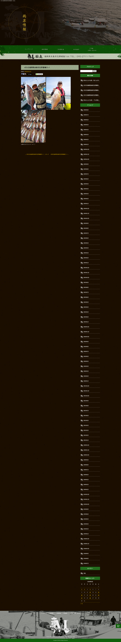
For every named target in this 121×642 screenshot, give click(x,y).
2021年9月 (86, 400)
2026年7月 (86, 115)
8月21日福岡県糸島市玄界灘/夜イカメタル (92, 95)
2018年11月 (86, 543)
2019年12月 (86, 494)
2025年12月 (86, 149)
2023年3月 (86, 312)
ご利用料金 (60, 49)
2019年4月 (86, 524)
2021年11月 (86, 391)
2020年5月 (86, 479)
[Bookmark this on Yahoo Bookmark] (25, 74)
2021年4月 (86, 425)
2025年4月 (86, 188)
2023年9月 (86, 282)
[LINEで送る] (39, 74)
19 (90, 595)
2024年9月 (86, 223)
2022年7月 (86, 351)
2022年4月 (86, 366)
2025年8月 (86, 169)
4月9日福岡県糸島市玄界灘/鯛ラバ (59, 154)
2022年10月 (86, 336)
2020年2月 (86, 489)
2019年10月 (86, 504)
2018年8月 (86, 558)
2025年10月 (86, 159)
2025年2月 (86, 198)
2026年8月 (86, 110)
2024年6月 (86, 238)
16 (81, 595)
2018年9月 (86, 553)
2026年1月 (86, 144)
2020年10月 (86, 455)
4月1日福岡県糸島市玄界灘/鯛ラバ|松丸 (8, 0)
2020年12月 (86, 445)
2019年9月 (86, 509)
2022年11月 (86, 331)
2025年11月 (86, 154)
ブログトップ (90, 66)
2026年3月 (86, 134)
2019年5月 (86, 519)
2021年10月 (86, 395)
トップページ (29, 49)
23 (81, 598)
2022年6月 (86, 356)
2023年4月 (86, 307)
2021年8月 (86, 405)
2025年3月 (86, 193)
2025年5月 (86, 184)
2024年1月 (86, 262)
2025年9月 (86, 164)
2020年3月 (86, 484)
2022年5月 (86, 361)
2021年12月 (86, 386)
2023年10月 (86, 277)
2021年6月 (86, 415)
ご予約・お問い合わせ (92, 49)
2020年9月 (86, 460)
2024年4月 (86, 248)
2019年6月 (86, 514)
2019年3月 (86, 529)
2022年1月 (86, 381)
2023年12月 (86, 267)
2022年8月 (86, 346)
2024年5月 (86, 243)
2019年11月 (86, 499)
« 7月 (81, 603)
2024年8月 (86, 228)
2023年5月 (86, 302)
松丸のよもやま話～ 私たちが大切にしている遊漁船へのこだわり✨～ (92, 80)
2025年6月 (86, 179)
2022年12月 (86, 326)
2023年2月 (86, 317)
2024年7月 (86, 233)
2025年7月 (86, 174)
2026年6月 (86, 119)
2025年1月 (86, 203)
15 (98, 592)
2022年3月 (86, 371)
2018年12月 (86, 538)
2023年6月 (86, 297)
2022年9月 (86, 341)
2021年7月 (86, 410)
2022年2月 (86, 376)
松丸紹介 (76, 49)
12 (90, 592)
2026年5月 (86, 124)
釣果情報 (45, 49)
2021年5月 (86, 420)
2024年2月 (86, 257)
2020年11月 (86, 450)
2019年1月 (86, 533)
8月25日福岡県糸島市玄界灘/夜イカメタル (92, 85)
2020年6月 (86, 474)
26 (90, 598)
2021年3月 (86, 430)
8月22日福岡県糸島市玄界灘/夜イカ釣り (92, 90)
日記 (85, 573)
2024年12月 (86, 208)
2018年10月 (86, 548)
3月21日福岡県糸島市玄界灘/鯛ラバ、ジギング (37, 154)
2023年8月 (86, 287)
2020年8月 (86, 464)
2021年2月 (86, 435)
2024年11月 (86, 213)
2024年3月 (86, 253)
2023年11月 (86, 272)
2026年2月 (86, 139)
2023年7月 (86, 292)
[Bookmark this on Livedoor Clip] (23, 74)
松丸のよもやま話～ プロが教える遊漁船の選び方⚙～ (92, 100)
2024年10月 (86, 218)
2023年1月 (86, 322)
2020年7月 (86, 469)
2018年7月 (86, 563)
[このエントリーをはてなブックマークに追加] (22, 74)
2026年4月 (86, 129)
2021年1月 (86, 440)
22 (98, 595)
